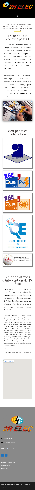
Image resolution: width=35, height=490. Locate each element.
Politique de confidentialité (8, 462)
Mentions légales (5, 465)
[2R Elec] (17, 7)
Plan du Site (4, 468)
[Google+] (2, 455)
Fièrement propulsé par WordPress (10, 484)
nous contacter (8, 355)
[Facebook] (6, 455)
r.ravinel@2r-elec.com (9, 442)
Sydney (26, 484)
